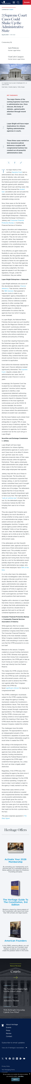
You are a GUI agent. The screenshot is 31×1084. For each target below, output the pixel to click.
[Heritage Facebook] (10, 1059)
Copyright (5, 1072)
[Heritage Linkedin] (17, 1059)
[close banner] (30, 1074)
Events (8, 1027)
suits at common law (9, 498)
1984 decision (9, 291)
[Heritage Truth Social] (6, 1059)
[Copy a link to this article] (21, 163)
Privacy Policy (6, 1066)
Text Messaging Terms (8, 1069)
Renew (8, 1033)
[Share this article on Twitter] (9, 163)
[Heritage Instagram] (13, 1059)
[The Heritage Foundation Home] (6, 2)
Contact (9, 1036)
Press (8, 1030)
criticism (16, 688)
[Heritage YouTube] (24, 1059)
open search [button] (18, 2)
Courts (11, 9)
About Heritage (12, 1024)
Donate (27, 2)
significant (9, 688)
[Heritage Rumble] (21, 1059)
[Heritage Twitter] (2, 1059)
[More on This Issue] (15, 977)
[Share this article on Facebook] (15, 163)
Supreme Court (17, 172)
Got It (15, 1079)
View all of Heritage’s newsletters (13, 1048)
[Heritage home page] (3, 1025)
